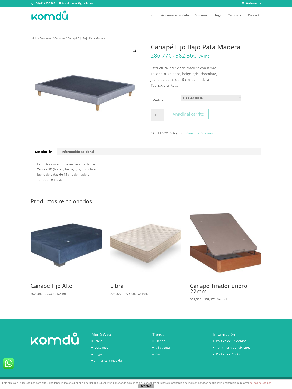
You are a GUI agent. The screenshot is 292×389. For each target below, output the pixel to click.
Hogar (218, 15)
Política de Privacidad (231, 341)
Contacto (254, 15)
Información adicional (78, 152)
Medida (157, 100)
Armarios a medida (175, 15)
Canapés (59, 38)
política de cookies (260, 383)
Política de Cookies (229, 354)
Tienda (233, 15)
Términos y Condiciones (233, 347)
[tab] (43, 151)
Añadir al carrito (188, 114)
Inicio (152, 15)
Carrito (160, 354)
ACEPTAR (146, 386)
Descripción (43, 152)
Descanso (201, 15)
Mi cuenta (162, 347)
